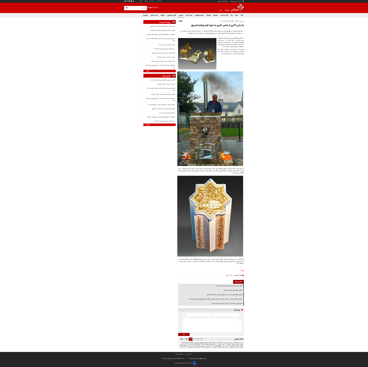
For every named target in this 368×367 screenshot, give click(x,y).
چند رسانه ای (154, 15)
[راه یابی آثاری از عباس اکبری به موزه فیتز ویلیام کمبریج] (197, 53)
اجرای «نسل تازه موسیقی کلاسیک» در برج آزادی (162, 26)
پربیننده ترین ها (164, 22)
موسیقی (215, 15)
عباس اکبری (229, 275)
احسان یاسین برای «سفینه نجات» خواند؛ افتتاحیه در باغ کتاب (161, 40)
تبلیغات (146, 1)
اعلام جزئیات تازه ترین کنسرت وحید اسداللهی (163, 53)
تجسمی (181, 15)
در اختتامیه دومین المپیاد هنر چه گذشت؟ (164, 49)
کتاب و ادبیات (224, 15)
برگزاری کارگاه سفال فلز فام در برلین (233, 290)
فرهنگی (208, 15)
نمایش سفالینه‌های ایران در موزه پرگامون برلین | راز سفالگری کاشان (224, 295)
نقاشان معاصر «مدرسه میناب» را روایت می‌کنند (163, 61)
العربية (220, 10)
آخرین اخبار (166, 76)
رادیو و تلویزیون (199, 15)
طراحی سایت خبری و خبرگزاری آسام (183, 363)
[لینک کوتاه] (182, 21)
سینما (237, 15)
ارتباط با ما (159, 1)
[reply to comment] (190, 339)
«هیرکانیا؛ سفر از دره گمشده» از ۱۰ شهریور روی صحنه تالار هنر (160, 66)
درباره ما (152, 1)
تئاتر (231, 15)
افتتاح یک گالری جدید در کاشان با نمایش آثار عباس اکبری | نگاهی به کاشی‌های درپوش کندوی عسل (215, 299)
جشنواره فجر (179, 354)
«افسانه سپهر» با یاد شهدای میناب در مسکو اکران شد (161, 105)
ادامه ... (146, 71)
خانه (241, 15)
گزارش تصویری (171, 15)
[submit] (184, 334)
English (227, 10)
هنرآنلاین (235, 38)
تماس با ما (189, 354)
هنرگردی (145, 15)
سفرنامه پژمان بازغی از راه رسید (167, 45)
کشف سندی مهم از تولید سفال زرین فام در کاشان (229, 286)
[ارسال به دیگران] (180, 21)
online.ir (153, 7)
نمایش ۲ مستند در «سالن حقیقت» (166, 57)
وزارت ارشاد (188, 15)
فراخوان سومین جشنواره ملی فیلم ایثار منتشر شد (162, 30)
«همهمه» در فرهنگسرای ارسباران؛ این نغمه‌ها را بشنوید (161, 35)
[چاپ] (179, 21)
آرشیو (140, 1)
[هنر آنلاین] (237, 8)
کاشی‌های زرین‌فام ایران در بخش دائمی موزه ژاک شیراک (227, 303)
